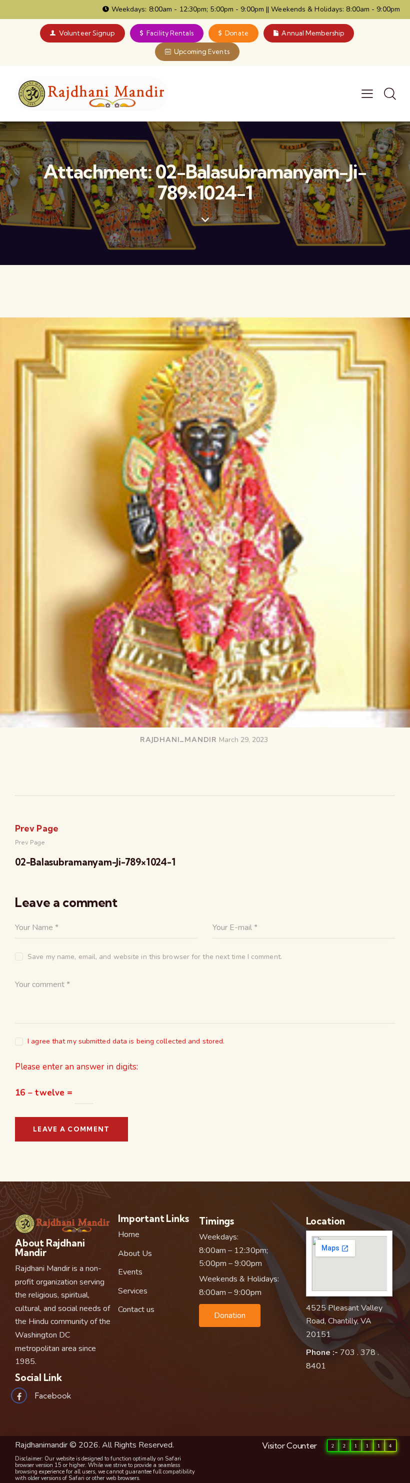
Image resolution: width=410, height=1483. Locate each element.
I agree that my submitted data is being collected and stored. (126, 1041)
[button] (229, 1315)
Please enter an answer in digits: (76, 1066)
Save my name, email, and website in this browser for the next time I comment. (155, 957)
